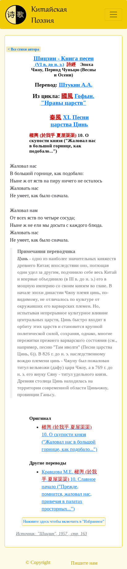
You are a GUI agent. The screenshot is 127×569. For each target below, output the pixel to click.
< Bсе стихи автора (23, 49)
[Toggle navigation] (113, 14)
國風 (67, 96)
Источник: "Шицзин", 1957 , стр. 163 (51, 533)
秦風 (55, 117)
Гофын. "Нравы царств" (68, 99)
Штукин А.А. (75, 85)
